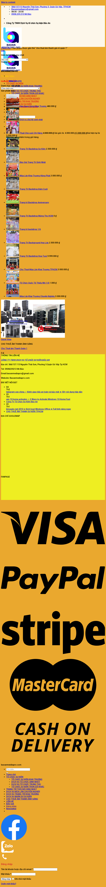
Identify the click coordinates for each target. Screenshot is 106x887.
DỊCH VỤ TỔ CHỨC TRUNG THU (26, 91)
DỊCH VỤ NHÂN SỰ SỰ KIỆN (19, 796)
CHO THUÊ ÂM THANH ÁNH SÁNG (22, 799)
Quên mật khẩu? (8, 883)
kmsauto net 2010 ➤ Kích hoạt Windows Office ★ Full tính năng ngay (38, 409)
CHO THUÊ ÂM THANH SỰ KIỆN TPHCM (24, 411)
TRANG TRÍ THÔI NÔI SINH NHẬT (21, 789)
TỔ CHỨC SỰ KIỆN (14, 83)
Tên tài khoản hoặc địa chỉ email (17, 869)
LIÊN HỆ (10, 801)
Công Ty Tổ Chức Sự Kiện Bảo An (22, 401)
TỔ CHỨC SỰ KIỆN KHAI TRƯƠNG (26, 86)
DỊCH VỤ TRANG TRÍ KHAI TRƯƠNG (22, 794)
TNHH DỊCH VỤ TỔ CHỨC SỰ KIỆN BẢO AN (30, 360)
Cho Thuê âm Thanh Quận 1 (14, 348)
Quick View (6, 339)
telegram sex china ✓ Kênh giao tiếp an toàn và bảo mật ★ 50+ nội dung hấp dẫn (44, 392)
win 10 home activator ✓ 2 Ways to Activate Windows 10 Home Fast (38, 399)
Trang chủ (6, 48)
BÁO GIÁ (10, 804)
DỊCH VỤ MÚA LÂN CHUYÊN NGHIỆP (23, 791)
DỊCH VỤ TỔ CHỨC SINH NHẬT (25, 782)
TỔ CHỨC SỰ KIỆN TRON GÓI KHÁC (27, 93)
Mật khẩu (6, 874)
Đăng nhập (6, 879)
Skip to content (8, 2)
